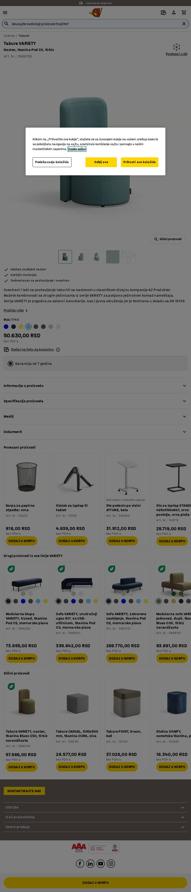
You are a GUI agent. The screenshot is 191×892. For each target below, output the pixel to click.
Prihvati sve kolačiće (139, 162)
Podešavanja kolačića (52, 162)
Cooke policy (77, 149)
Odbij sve (101, 162)
